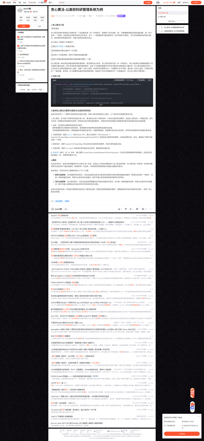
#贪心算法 (59, 201)
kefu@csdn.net (115, 431)
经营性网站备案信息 (115, 434)
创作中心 (186, 2)
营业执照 (137, 436)
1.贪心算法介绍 (163, 13)
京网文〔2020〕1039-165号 (100, 434)
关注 (65, 209)
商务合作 (76, 431)
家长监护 (66, 436)
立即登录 (182, 434)
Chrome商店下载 (97, 436)
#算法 (67, 201)
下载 (19, 2)
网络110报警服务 (75, 436)
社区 (24, 2)
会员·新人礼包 (168, 2)
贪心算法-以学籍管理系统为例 (174, 27)
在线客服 (125, 431)
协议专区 (89, 431)
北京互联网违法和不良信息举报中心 (132, 434)
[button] (18, 89)
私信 (39, 26)
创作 (196, 2)
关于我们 (62, 431)
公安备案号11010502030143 (70, 434)
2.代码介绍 (162, 17)
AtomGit (33, 2)
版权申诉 (123, 436)
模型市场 (44, 2)
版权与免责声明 (115, 436)
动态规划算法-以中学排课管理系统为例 (175, 31)
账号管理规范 (106, 436)
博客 (14, 2)
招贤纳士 (69, 431)
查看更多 (31, 79)
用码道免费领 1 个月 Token (124, 80)
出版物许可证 (130, 436)
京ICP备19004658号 (86, 434)
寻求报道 (82, 431)
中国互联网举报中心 (86, 436)
